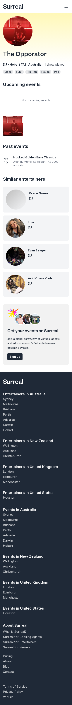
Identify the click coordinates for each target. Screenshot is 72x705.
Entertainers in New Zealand (28, 441)
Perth (7, 414)
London (8, 471)
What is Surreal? (14, 631)
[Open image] (13, 126)
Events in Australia (19, 509)
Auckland (9, 451)
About (7, 661)
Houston (9, 497)
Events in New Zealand (23, 556)
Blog (6, 666)
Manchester (11, 482)
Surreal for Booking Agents (22, 637)
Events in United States (23, 608)
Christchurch (12, 456)
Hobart (8, 430)
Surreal (13, 6)
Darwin (8, 425)
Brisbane (9, 409)
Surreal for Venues (16, 647)
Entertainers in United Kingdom (30, 467)
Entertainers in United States (28, 492)
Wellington (10, 445)
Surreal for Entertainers (20, 642)
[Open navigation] (66, 7)
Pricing (8, 656)
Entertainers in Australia (24, 394)
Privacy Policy (13, 692)
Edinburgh (10, 477)
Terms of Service (15, 686)
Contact (8, 672)
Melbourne (10, 404)
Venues (8, 697)
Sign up (15, 357)
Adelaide (9, 420)
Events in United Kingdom (25, 582)
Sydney (8, 399)
